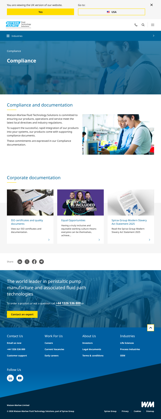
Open (143, 24)
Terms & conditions (92, 355)
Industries (17, 35)
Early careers (51, 355)
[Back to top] (150, 327)
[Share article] (19, 261)
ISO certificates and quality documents (27, 222)
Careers (49, 342)
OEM (122, 355)
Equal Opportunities (73, 220)
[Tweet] (27, 261)
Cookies (137, 411)
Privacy (125, 411)
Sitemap (150, 411)
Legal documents (91, 349)
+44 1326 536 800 (16, 349)
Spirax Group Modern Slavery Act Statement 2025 (129, 222)
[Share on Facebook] (34, 261)
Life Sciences (127, 342)
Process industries (130, 349)
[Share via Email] (41, 261)
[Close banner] (151, 5)
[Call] (136, 24)
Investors (87, 342)
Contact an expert (22, 314)
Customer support (17, 355)
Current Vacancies (54, 349)
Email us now (14, 342)
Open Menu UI (152, 24)
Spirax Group (110, 411)
